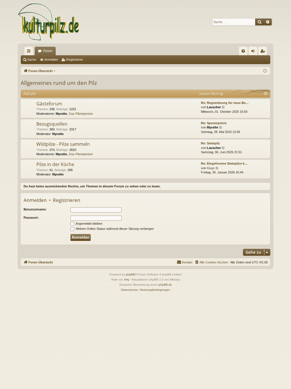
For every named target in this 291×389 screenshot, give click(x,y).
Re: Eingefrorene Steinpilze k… (224, 163)
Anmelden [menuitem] (254, 52)
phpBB (130, 274)
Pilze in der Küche (55, 164)
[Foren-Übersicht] (49, 22)
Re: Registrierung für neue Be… (225, 103)
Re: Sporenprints (213, 123)
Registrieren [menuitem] (264, 52)
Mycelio (61, 113)
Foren (47, 51)
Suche (31, 59)
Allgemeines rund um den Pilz (59, 83)
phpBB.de (165, 284)
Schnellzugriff (30, 52)
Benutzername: (35, 209)
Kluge (211, 168)
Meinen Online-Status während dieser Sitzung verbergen (114, 228)
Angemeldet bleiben (88, 223)
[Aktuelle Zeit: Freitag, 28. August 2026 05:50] (265, 71)
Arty (126, 279)
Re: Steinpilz (210, 143)
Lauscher (214, 107)
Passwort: (31, 217)
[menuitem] (243, 51)
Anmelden (51, 59)
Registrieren (74, 59)
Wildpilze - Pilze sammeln (63, 144)
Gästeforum (49, 104)
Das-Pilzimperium (81, 113)
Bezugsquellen (51, 124)
